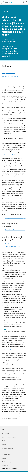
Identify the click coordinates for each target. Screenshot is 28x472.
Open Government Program (9, 437)
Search (23, 2)
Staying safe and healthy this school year (15, 218)
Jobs (3, 429)
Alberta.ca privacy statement (9, 462)
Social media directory (7, 448)
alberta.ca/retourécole (7, 350)
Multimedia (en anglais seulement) (10, 76)
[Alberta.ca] (6, 2)
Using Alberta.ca (6, 454)
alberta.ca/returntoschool (8, 155)
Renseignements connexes (8, 73)
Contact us (4, 444)
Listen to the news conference (12, 246)
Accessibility (5, 465)
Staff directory (5, 433)
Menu (26, 2)
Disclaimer (4, 458)
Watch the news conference (12, 243)
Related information (7, 70)
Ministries (4, 441)
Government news (6, 7)
